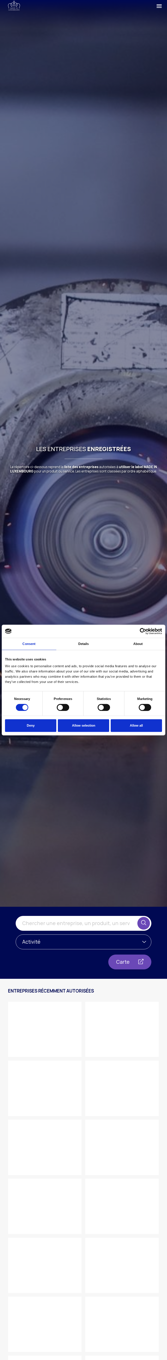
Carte (123, 961)
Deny (31, 725)
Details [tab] (83, 644)
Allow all (136, 725)
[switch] (63, 707)
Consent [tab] (28, 644)
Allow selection (83, 725)
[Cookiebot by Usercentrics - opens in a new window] (143, 631)
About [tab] (138, 644)
